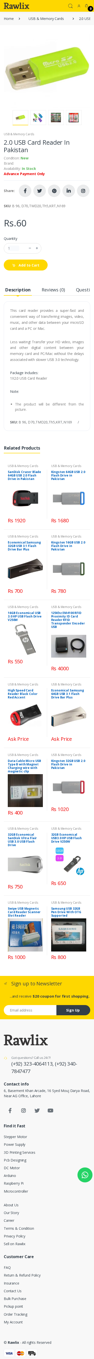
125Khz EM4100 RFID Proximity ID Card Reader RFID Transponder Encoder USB (68, 620)
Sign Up (73, 1010)
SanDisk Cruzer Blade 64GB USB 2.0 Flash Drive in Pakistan (24, 475)
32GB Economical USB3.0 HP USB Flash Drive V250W (66, 838)
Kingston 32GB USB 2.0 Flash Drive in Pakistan (68, 764)
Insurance (11, 1283)
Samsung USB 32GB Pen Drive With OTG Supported (66, 912)
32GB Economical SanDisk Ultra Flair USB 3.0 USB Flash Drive (22, 839)
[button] (70, 5)
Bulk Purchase (15, 1298)
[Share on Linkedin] (68, 191)
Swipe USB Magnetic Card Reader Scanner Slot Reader (24, 912)
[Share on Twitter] (39, 191)
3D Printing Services (19, 1152)
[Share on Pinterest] (54, 191)
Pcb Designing (15, 1160)
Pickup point (13, 1306)
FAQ (7, 1267)
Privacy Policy (14, 1236)
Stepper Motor (15, 1136)
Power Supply (14, 1144)
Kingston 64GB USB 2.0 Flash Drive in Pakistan (68, 475)
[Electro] (16, 5)
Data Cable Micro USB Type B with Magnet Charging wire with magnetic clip (24, 766)
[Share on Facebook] (25, 191)
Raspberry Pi (14, 1183)
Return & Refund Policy (22, 1275)
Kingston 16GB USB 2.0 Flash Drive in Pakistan (68, 545)
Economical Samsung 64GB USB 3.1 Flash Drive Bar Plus (67, 693)
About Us (11, 1205)
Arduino (10, 1175)
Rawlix (13, 1342)
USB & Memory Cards (46, 18)
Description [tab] (18, 290)
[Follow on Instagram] (83, 191)
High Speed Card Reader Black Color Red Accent (22, 693)
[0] (86, 5)
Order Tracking (15, 1314)
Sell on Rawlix (14, 1243)
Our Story (11, 1212)
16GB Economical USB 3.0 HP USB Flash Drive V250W (25, 616)
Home (9, 18)
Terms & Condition (19, 1228)
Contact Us (13, 1291)
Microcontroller (16, 1191)
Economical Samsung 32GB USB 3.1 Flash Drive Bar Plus (24, 545)
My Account (13, 1322)
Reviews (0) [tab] (53, 290)
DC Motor (12, 1167)
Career (9, 1220)
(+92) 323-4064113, (33, 1063)
